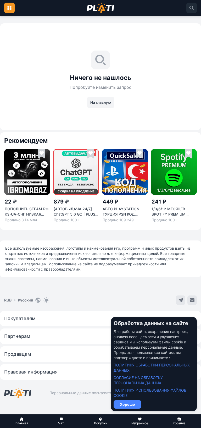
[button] (21, 421)
